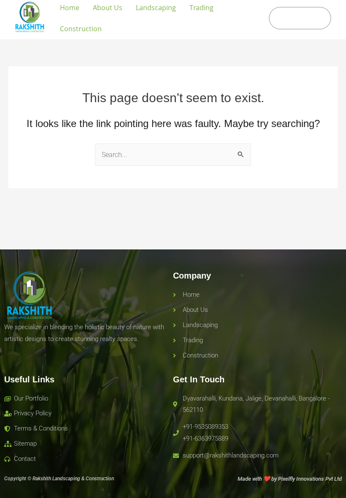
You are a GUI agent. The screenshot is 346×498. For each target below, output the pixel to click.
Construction (81, 28)
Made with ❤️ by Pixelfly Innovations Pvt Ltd (290, 479)
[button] (300, 18)
